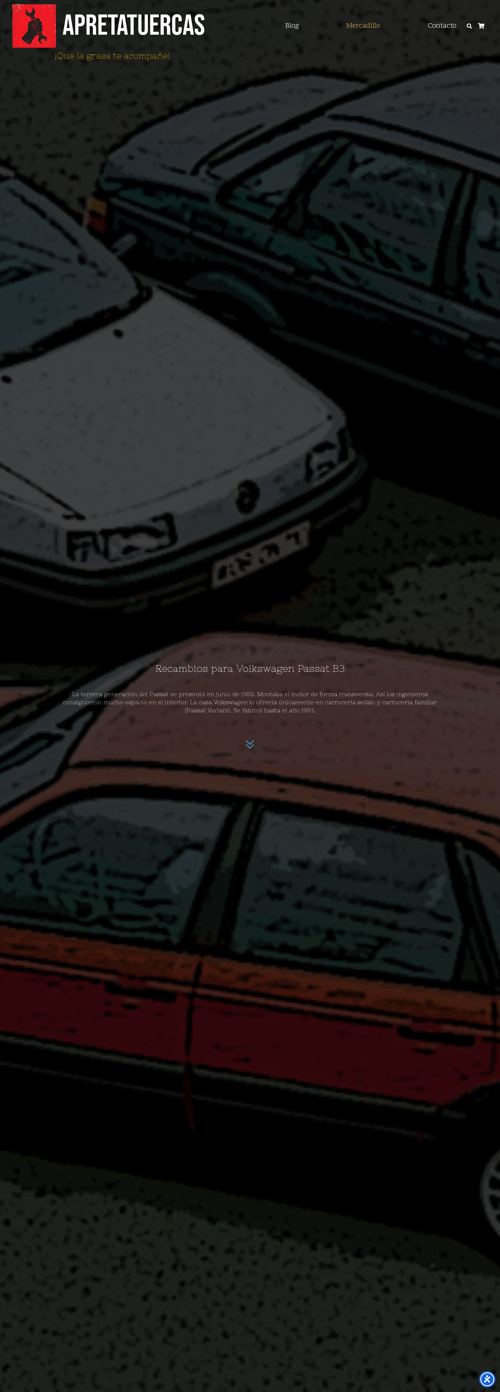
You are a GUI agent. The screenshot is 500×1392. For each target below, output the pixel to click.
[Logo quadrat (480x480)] (34, 26)
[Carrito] (481, 26)
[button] (469, 26)
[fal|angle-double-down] (250, 745)
